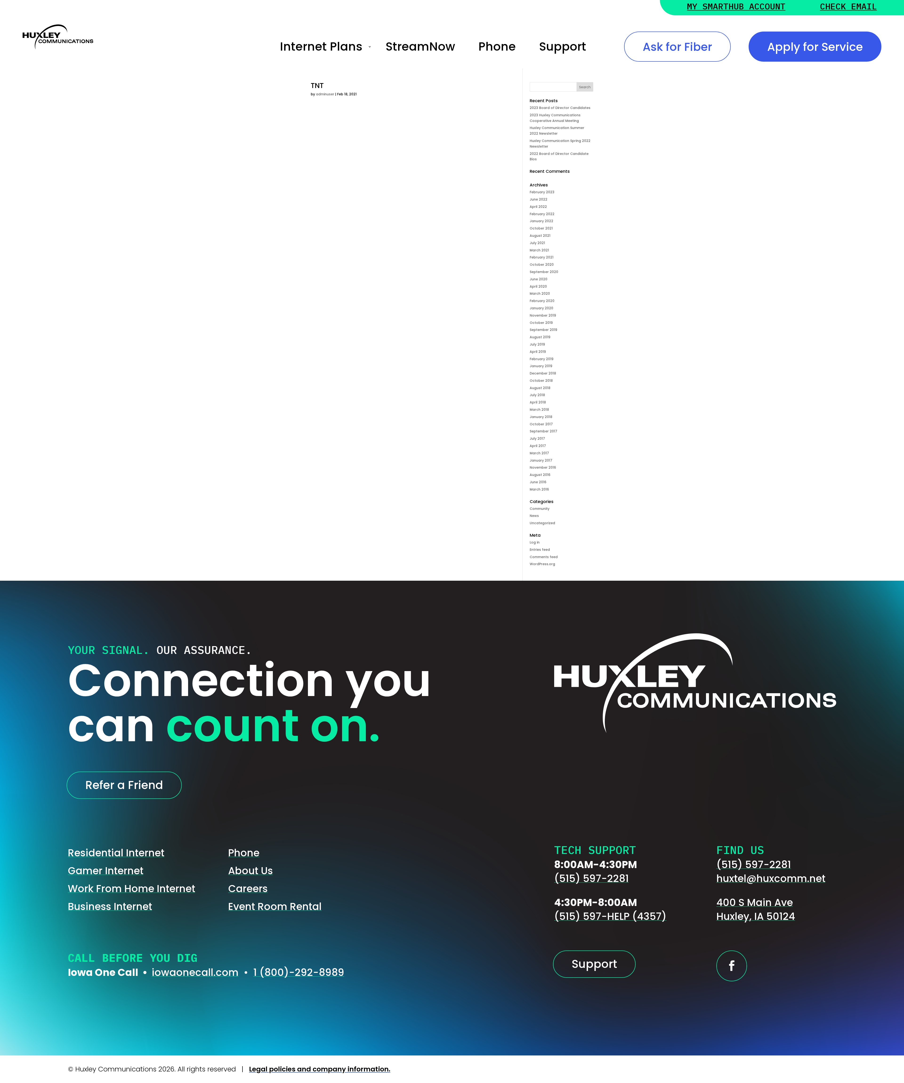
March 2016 (539, 489)
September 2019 (543, 329)
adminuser (325, 94)
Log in (535, 542)
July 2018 (537, 395)
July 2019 (537, 344)
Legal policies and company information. (319, 1069)
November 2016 (543, 467)
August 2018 (540, 388)
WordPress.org (542, 564)
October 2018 (541, 380)
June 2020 (538, 279)
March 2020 (540, 293)
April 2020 (538, 286)
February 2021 (541, 257)
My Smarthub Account (736, 7)
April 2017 (538, 445)
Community (539, 508)
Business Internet (110, 907)
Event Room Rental (275, 907)
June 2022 (538, 199)
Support (562, 47)
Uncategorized (542, 523)
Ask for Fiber (677, 47)
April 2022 (538, 206)
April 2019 (538, 351)
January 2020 (541, 308)
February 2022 (542, 214)
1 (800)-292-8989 (298, 972)
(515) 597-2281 (591, 879)
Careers (248, 889)
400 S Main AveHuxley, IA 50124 (755, 909)
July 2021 (537, 243)
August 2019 (540, 337)
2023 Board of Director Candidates (560, 107)
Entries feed (540, 549)
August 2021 (540, 235)
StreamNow (420, 47)
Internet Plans (321, 47)
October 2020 (542, 264)
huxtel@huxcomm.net (770, 879)
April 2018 (538, 402)
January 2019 (541, 366)
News (534, 515)
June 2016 (538, 482)
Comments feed (544, 557)
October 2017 (541, 424)
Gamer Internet (105, 871)
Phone (497, 47)
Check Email (848, 7)
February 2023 (542, 192)
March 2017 (539, 453)
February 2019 (541, 359)
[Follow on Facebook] (731, 965)
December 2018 (543, 373)
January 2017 (541, 460)
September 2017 (543, 431)
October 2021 (541, 228)
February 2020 (542, 300)
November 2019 (543, 315)
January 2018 (541, 417)
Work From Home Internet (131, 889)
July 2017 (537, 438)
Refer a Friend (124, 785)
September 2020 (544, 272)
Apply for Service (815, 47)
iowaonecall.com (195, 972)
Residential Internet (116, 853)
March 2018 (539, 409)
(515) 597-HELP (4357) (610, 916)
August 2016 (540, 474)
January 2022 (541, 221)
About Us (250, 871)
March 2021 (539, 250)
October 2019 (541, 322)
